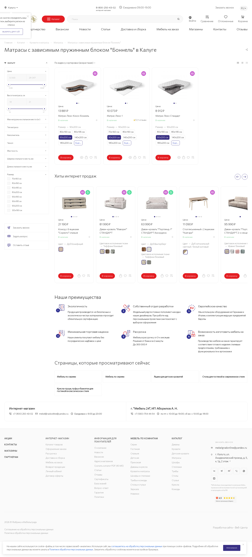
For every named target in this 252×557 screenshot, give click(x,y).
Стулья (175, 480)
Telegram (221, 471)
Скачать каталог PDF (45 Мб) (109, 465)
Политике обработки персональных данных (71, 549)
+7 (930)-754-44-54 (145, 413)
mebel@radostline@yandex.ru (53, 413)
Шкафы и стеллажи (140, 475)
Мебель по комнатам (144, 438)
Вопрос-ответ (101, 488)
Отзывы (98, 474)
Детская (135, 458)
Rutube (229, 471)
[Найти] (178, 19)
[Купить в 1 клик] (86, 157)
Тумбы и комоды (139, 480)
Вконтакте (214, 471)
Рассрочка (51, 453)
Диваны (176, 444)
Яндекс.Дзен (214, 478)
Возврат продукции (55, 467)
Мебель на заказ (54, 462)
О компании (100, 447)
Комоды (176, 489)
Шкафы (176, 462)
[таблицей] (247, 62)
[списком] (242, 62)
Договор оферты (54, 475)
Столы (175, 475)
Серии (134, 444)
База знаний (100, 483)
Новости (98, 452)
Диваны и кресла (139, 467)
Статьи (97, 470)
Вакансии (99, 456)
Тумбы (175, 471)
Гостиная (135, 449)
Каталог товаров (54, 444)
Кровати (176, 449)
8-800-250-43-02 (106, 7)
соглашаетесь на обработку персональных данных (136, 546)
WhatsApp (244, 471)
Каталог (177, 438)
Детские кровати (180, 453)
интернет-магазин (103, 10)
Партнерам (11, 457)
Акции (8, 438)
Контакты (10, 444)
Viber (236, 471)
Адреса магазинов (103, 461)
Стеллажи (177, 467)
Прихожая (136, 462)
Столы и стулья (138, 484)
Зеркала (135, 489)
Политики (99, 497)
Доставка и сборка (55, 458)
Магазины (10, 450)
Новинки (135, 493)
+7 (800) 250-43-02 (23, 413)
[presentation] (238, 177)
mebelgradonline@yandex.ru (231, 447)
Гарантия (99, 492)
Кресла (175, 484)
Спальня (135, 453)
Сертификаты (101, 479)
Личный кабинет (54, 471)
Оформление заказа (56, 449)
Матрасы (176, 458)
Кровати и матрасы (140, 471)
